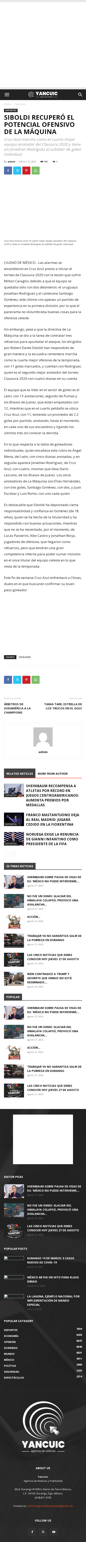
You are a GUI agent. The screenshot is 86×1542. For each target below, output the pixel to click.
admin (11, 161)
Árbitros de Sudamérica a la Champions (17, 708)
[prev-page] (6, 854)
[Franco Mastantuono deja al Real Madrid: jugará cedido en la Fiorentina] (14, 819)
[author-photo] (43, 746)
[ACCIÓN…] (14, 922)
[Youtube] (54, 1532)
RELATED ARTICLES (19, 773)
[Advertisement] (43, 44)
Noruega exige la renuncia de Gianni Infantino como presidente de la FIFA (52, 839)
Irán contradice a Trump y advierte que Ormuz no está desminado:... (49, 978)
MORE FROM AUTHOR (53, 773)
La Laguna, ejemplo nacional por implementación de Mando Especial (53, 1300)
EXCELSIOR (25, 657)
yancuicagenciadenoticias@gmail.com (50, 1506)
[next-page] (12, 854)
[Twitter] (17, 171)
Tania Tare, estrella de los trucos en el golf (63, 706)
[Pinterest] (26, 171)
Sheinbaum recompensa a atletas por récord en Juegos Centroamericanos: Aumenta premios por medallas (52, 795)
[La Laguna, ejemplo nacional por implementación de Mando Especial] (14, 1301)
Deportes (20, 104)
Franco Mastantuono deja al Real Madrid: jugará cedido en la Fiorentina (52, 820)
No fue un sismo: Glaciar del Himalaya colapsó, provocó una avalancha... (52, 900)
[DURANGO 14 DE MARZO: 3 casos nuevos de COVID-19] (14, 1263)
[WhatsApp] (36, 171)
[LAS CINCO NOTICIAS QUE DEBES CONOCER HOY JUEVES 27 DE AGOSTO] (14, 960)
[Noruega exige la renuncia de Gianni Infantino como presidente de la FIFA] (14, 839)
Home (7, 104)
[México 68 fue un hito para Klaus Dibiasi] (14, 1282)
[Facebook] (8, 171)
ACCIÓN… (33, 917)
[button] (6, 94)
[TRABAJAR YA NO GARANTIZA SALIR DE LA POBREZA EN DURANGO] (14, 941)
